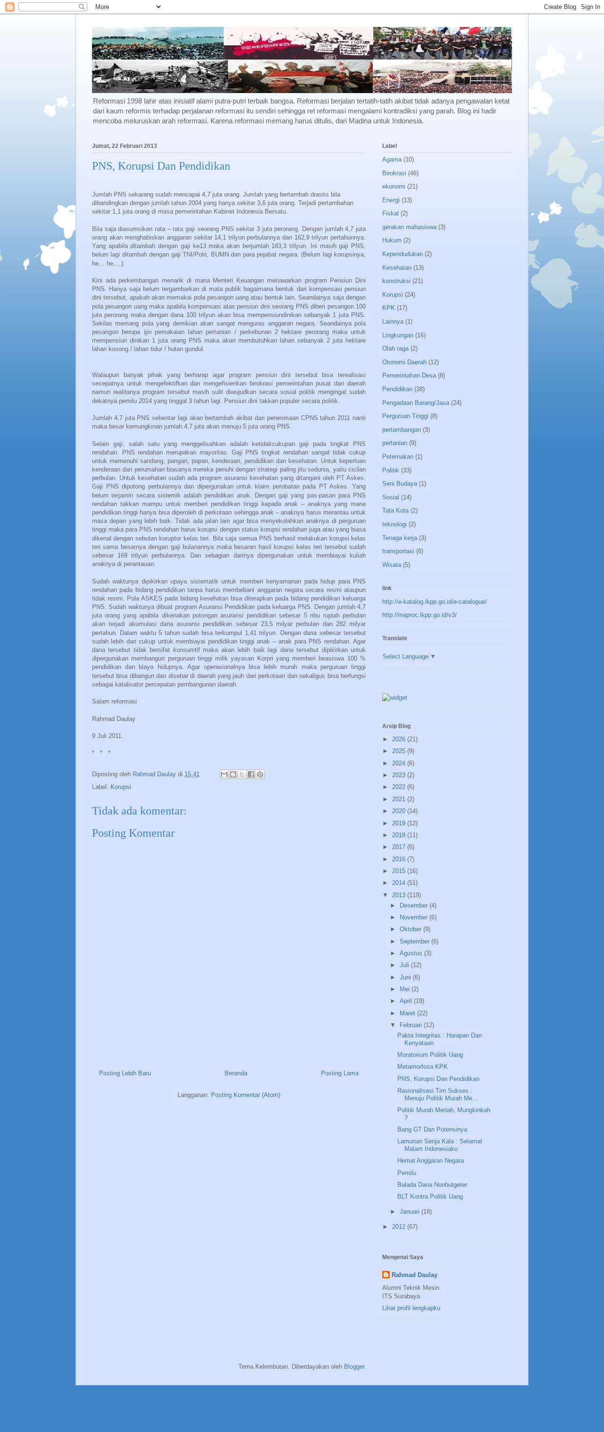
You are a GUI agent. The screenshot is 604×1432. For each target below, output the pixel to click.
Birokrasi (394, 173)
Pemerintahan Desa (409, 375)
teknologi (394, 524)
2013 (399, 895)
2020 (399, 811)
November (414, 917)
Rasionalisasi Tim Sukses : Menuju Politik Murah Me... (437, 1094)
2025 (399, 751)
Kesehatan (396, 267)
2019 (399, 823)
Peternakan (397, 456)
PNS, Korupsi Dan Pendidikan (438, 1078)
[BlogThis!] (233, 774)
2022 (399, 786)
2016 (399, 859)
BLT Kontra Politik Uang (430, 1196)
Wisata (391, 564)
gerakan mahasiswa (409, 227)
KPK (388, 307)
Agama (392, 159)
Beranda (236, 1073)
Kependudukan (402, 253)
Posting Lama (340, 1073)
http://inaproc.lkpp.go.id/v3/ (419, 614)
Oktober (411, 929)
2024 (399, 763)
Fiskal (390, 213)
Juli (405, 965)
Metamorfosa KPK (422, 1066)
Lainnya (392, 321)
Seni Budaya (399, 483)
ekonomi (393, 186)
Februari (412, 1025)
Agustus (412, 953)
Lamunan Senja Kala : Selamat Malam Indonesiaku (439, 1145)
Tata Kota (395, 510)
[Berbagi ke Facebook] (251, 774)
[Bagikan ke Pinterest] (260, 774)
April (407, 1000)
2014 (399, 882)
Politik (390, 470)
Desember (414, 905)
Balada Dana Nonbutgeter (432, 1184)
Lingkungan (397, 335)
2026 (399, 739)
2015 (399, 871)
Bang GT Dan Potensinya (432, 1129)
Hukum (392, 240)
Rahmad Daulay (414, 1274)
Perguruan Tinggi (405, 416)
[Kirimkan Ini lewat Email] (224, 774)
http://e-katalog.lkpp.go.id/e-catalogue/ (434, 601)
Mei (405, 989)
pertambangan (401, 429)
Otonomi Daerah (404, 362)
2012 (399, 1226)
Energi (391, 200)
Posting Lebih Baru (125, 1073)
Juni (406, 977)
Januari (410, 1211)
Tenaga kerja (399, 537)
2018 (399, 835)
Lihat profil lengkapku (411, 1308)
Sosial (390, 497)
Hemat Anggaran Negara (430, 1160)
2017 (399, 846)
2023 (399, 775)
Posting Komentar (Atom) (245, 1094)
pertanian (394, 442)
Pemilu (406, 1172)
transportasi (398, 551)
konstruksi (396, 280)
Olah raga (395, 348)
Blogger (354, 1366)
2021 (399, 799)
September (415, 941)
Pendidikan (397, 389)
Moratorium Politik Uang (430, 1054)
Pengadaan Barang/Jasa (415, 402)
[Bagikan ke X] (242, 774)
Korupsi (120, 786)
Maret (408, 1013)
